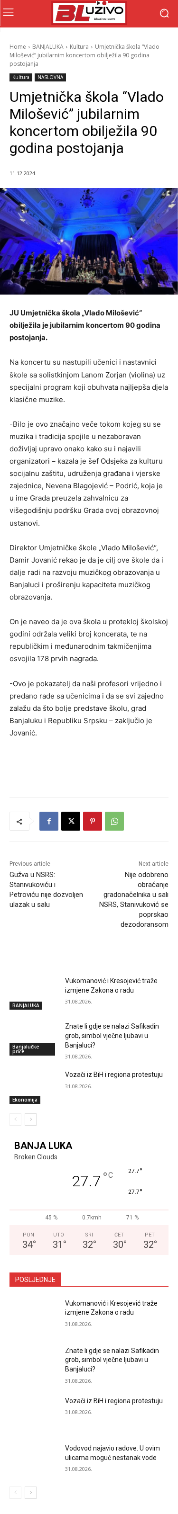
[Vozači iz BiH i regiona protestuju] (33, 1086)
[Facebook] (48, 821)
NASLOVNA (50, 77)
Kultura (79, 47)
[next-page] (31, 1119)
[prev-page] (15, 1119)
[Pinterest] (92, 821)
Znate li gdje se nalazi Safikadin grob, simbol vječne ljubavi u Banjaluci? (112, 1035)
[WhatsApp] (114, 821)
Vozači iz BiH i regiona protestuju (114, 1074)
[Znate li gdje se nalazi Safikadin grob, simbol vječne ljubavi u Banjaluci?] (33, 1038)
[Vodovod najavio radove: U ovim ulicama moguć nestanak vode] (33, 1460)
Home (17, 47)
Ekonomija (24, 1099)
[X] (70, 821)
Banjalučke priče (25, 1049)
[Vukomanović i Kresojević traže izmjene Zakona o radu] (33, 993)
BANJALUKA (48, 47)
